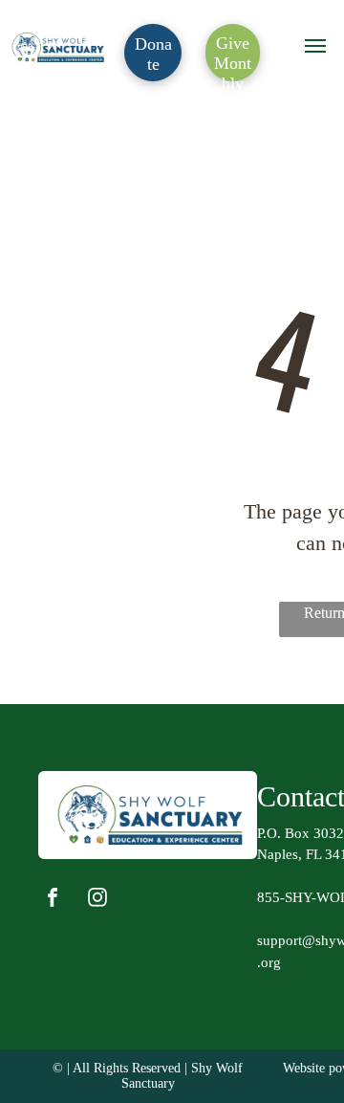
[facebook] (52, 899)
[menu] (315, 46)
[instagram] (97, 899)
